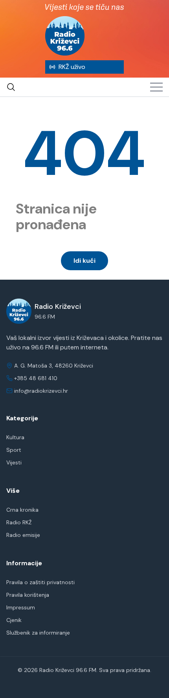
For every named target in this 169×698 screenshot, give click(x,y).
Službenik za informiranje (38, 632)
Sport (13, 449)
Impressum (20, 607)
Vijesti (14, 462)
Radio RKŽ (19, 522)
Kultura (15, 437)
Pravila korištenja (27, 594)
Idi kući (84, 260)
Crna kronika (22, 509)
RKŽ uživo (72, 67)
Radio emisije (23, 534)
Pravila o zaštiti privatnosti (40, 582)
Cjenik (14, 620)
